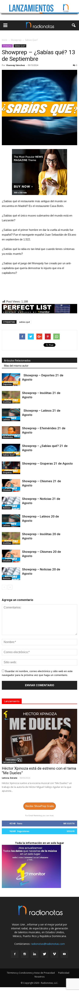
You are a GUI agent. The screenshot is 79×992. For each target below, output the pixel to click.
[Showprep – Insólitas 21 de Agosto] (11, 397)
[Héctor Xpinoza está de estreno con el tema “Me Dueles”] (39, 736)
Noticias (7, 507)
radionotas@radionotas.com (48, 944)
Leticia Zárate (9, 777)
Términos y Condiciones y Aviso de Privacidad (31, 972)
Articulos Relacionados (17, 360)
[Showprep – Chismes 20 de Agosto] (11, 556)
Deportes (7, 384)
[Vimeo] (54, 954)
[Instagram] (24, 954)
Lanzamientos (9, 762)
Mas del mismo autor (16, 365)
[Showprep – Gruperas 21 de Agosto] (11, 467)
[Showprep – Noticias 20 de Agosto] (11, 573)
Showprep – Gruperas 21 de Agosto (48, 463)
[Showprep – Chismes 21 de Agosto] (11, 485)
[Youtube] (64, 954)
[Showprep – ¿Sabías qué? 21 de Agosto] (11, 450)
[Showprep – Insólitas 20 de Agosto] (11, 538)
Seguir (71, 831)
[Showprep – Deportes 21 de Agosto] (11, 379)
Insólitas (7, 402)
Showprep (7, 45)
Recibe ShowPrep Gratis (39, 806)
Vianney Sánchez (15, 65)
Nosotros (39, 976)
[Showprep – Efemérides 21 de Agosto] (11, 432)
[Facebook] (14, 954)
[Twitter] (44, 954)
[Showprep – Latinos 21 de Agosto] (11, 415)
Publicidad (63, 972)
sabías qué (24, 321)
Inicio (4, 40)
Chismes (7, 490)
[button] (74, 25)
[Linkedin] (34, 954)
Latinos (6, 419)
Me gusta (69, 823)
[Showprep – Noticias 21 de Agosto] (11, 503)
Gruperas (7, 472)
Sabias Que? (20, 45)
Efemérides (8, 437)
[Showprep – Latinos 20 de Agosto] (11, 520)
